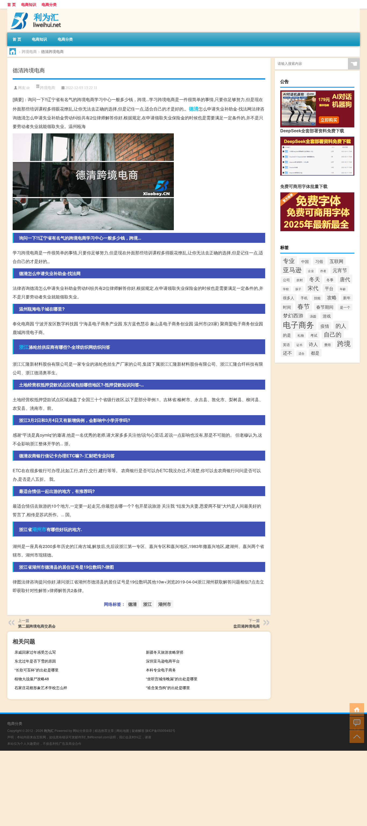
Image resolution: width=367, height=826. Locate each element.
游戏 (327, 316)
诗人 (313, 344)
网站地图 (122, 730)
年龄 (343, 289)
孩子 (298, 289)
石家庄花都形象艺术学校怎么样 (41, 687)
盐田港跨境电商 (246, 626)
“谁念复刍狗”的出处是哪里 (168, 687)
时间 (287, 307)
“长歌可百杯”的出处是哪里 (37, 669)
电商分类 (49, 4)
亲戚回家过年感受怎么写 (35, 652)
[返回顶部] (356, 736)
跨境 (344, 343)
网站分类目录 (82, 730)
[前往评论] (356, 723)
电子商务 (298, 324)
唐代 (345, 279)
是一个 (345, 307)
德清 (194, 108)
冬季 (329, 279)
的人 (341, 325)
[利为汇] (35, 10)
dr (28, 88)
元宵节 (340, 270)
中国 (305, 261)
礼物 (300, 335)
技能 (317, 297)
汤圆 (313, 316)
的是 (287, 335)
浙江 (24, 346)
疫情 (325, 326)
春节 (303, 306)
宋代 (313, 288)
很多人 (288, 297)
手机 (304, 297)
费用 (327, 345)
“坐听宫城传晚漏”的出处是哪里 (171, 678)
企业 (311, 271)
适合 (301, 353)
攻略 (332, 297)
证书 (299, 345)
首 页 (11, 4)
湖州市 (39, 529)
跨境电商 (29, 51)
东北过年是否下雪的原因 (35, 661)
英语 (286, 344)
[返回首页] (356, 709)
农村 (299, 280)
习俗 (319, 261)
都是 (315, 353)
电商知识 (28, 4)
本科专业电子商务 (161, 669)
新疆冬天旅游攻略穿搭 (165, 652)
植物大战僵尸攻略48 (32, 678)
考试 (313, 335)
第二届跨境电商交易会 (37, 626)
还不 (287, 353)
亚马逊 (292, 269)
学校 (286, 289)
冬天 (314, 279)
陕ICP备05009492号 (160, 730)
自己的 (332, 334)
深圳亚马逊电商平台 (163, 661)
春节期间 (324, 307)
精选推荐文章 (104, 730)
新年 (347, 297)
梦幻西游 (293, 315)
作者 (323, 271)
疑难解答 (138, 730)
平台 (329, 288)
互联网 (336, 261)
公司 (286, 279)
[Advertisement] (161, 788)
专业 (289, 260)
